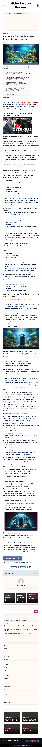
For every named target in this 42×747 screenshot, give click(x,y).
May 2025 (6, 664)
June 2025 (6, 662)
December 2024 (7, 678)
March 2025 (6, 670)
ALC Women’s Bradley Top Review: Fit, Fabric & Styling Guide (16, 620)
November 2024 (7, 681)
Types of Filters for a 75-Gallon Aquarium (13, 71)
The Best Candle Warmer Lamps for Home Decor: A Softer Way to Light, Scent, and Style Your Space (20, 626)
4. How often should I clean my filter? (13, 85)
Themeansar (29, 745)
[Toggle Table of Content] (29, 67)
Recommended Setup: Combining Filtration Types (15, 78)
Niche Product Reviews (11, 740)
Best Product (6, 33)
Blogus (24, 745)
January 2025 (6, 675)
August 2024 (6, 689)
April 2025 (6, 667)
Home (5, 699)
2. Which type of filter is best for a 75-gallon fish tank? (16, 83)
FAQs (6, 81)
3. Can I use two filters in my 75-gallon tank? (14, 84)
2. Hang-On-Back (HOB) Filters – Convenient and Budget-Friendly (18, 73)
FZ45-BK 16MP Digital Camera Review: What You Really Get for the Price (18, 633)
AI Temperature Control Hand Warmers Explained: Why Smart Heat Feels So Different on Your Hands (20, 630)
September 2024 (7, 686)
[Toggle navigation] (4, 5)
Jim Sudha (8, 42)
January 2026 (6, 648)
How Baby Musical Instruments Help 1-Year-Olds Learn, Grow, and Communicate (19, 623)
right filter (36, 145)
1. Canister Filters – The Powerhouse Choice (14, 72)
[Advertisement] (21, 21)
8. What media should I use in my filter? (13, 90)
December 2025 (7, 651)
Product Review (7, 702)
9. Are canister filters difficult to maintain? (13, 91)
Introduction (7, 68)
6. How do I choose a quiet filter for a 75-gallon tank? (15, 88)
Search (5, 608)
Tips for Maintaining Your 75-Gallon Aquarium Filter (15, 79)
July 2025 (6, 659)
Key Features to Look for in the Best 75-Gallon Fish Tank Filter (17, 77)
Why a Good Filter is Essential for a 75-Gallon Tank (14, 69)
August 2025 (6, 656)
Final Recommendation (9, 94)
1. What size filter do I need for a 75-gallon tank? (14, 82)
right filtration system (28, 102)
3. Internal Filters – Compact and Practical (14, 74)
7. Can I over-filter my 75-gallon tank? (13, 89)
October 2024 (6, 683)
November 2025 (7, 653)
